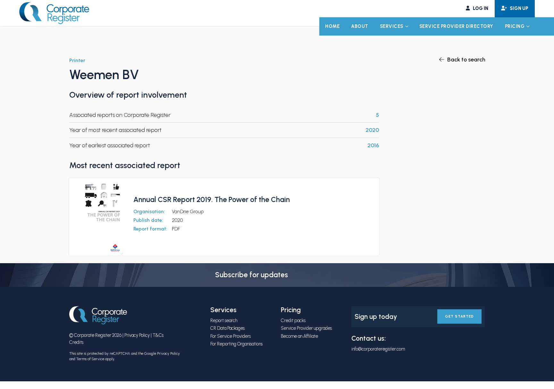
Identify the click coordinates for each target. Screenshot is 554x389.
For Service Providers (230, 336)
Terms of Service (90, 359)
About (359, 26)
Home (332, 26)
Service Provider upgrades (306, 328)
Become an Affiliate (299, 336)
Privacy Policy (137, 335)
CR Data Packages (227, 328)
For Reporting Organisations (236, 344)
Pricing (515, 26)
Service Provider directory (456, 26)
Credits (76, 342)
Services (391, 26)
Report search (223, 320)
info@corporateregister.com (378, 349)
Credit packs (293, 320)
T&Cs (158, 335)
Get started (459, 316)
